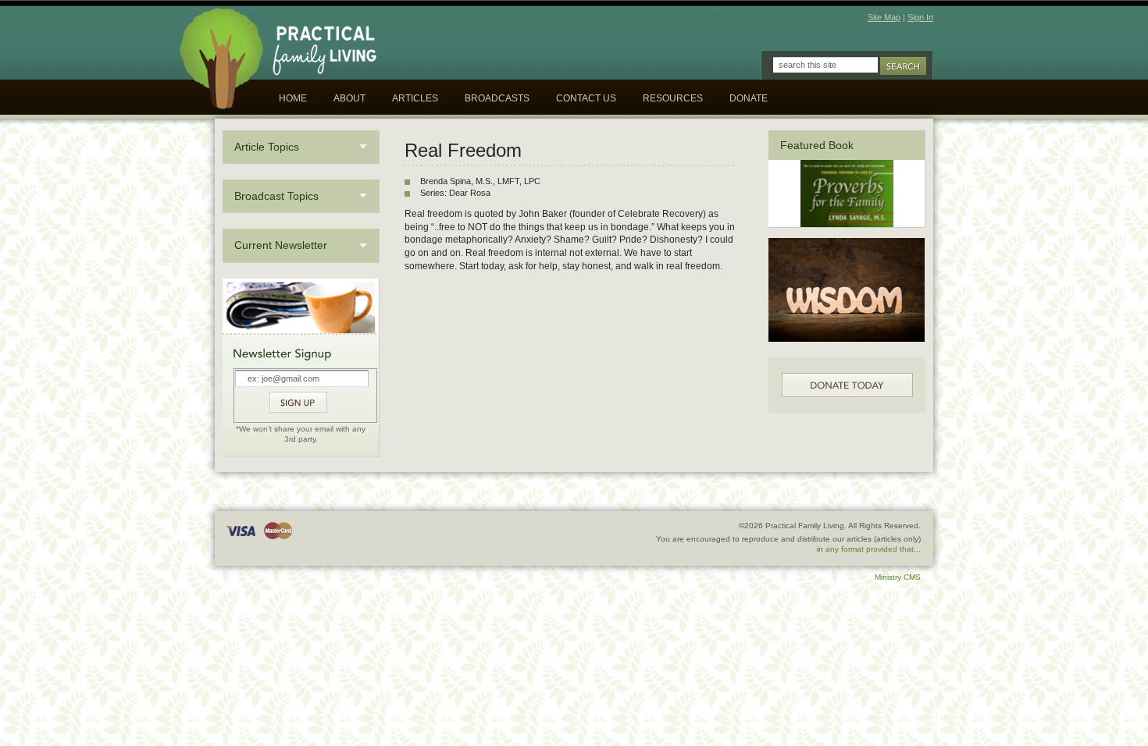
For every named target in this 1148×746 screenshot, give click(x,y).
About (349, 98)
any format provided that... (873, 549)
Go (903, 66)
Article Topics (266, 146)
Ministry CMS (898, 577)
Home (293, 98)
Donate (748, 98)
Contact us (586, 98)
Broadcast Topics (276, 196)
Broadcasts (497, 98)
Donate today (847, 385)
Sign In (920, 17)
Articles (415, 98)
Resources (673, 98)
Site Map (884, 17)
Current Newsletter (280, 245)
